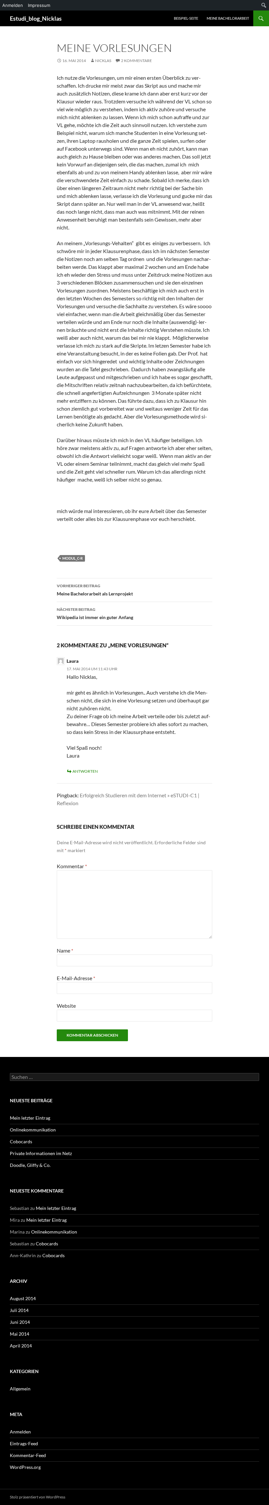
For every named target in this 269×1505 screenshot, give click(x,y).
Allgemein (20, 1388)
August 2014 (23, 1298)
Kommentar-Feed (28, 1455)
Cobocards (21, 1141)
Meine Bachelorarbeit (228, 18)
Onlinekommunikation (33, 1129)
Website (66, 1005)
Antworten (85, 771)
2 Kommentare (136, 60)
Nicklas (103, 60)
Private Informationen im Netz (41, 1153)
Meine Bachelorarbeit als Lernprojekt (95, 589)
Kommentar (72, 866)
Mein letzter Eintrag (30, 1118)
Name (65, 950)
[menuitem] (264, 5)
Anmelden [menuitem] (12, 5)
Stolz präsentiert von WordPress (37, 1496)
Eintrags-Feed (24, 1443)
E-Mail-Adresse (76, 978)
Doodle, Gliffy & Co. (30, 1165)
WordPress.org (25, 1467)
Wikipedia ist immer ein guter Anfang (95, 613)
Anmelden (20, 1431)
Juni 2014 (20, 1322)
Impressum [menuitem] (39, 5)
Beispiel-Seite (186, 18)
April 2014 (21, 1345)
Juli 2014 (19, 1310)
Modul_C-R (72, 558)
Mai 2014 (19, 1334)
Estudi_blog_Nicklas (36, 18)
